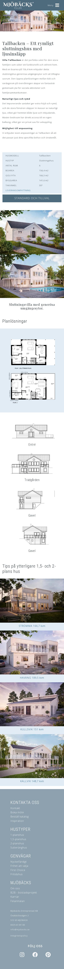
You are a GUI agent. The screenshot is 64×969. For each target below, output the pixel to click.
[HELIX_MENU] (57, 4)
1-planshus (17, 835)
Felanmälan (17, 901)
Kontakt (15, 808)
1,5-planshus (18, 839)
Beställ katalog (19, 816)
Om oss (15, 888)
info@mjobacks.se (20, 929)
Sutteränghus (18, 847)
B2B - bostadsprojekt (23, 892)
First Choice (17, 870)
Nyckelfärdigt (18, 861)
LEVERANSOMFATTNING (18, 190)
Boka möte (17, 812)
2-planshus (17, 843)
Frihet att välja (19, 866)
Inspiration (17, 821)
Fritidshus (16, 874)
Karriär (14, 896)
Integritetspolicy (19, 935)
